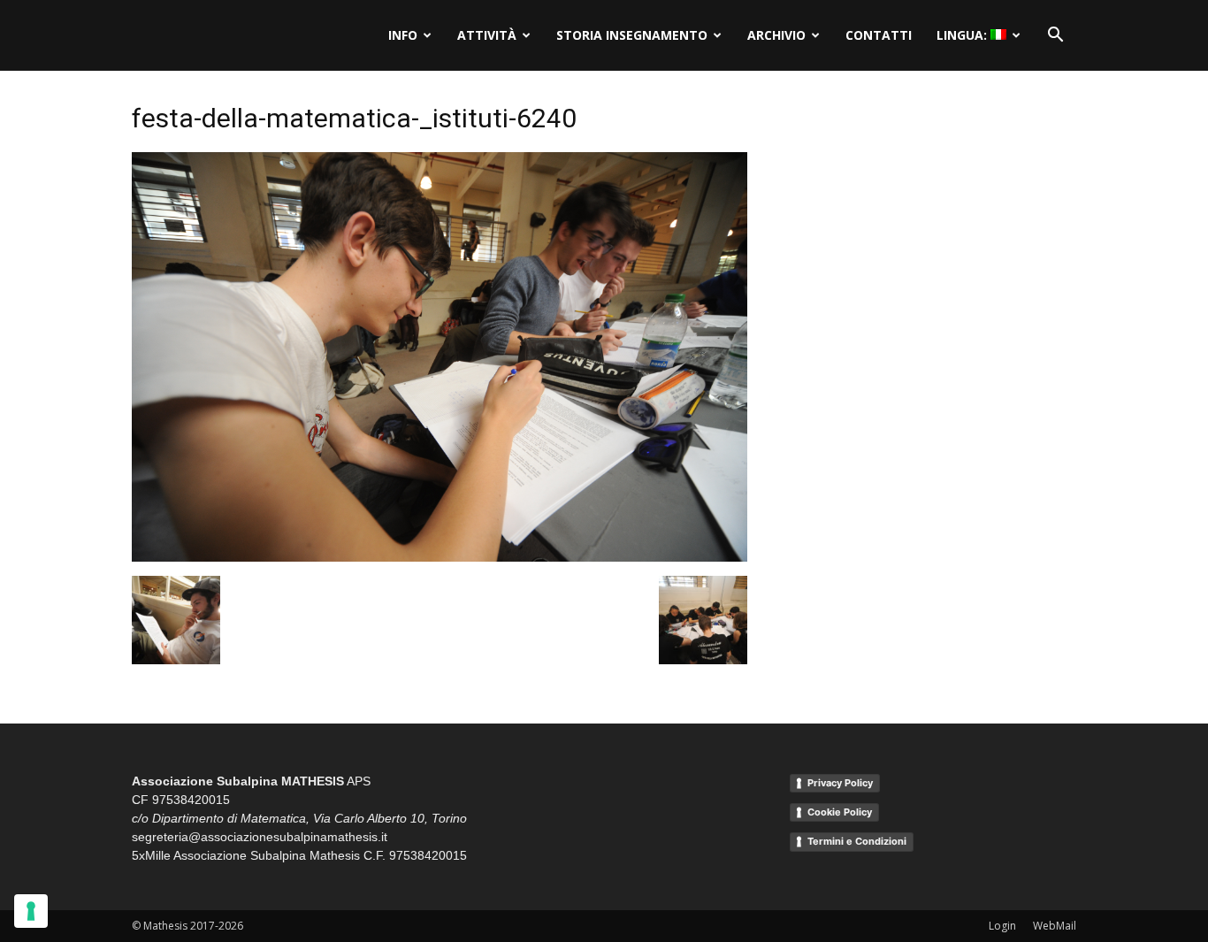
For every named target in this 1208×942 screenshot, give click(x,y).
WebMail (1054, 925)
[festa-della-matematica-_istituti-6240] (439, 557)
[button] (1055, 35)
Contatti (878, 35)
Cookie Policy (839, 812)
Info (402, 35)
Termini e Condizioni (856, 841)
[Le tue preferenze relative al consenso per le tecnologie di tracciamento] (31, 911)
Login (1002, 925)
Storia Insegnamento (631, 35)
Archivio (776, 35)
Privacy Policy (840, 783)
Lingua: (963, 35)
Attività (486, 35)
